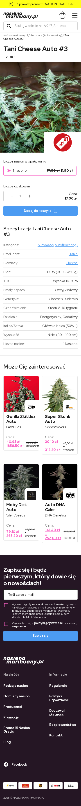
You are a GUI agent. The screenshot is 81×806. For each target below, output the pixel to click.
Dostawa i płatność (57, 712)
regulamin (19, 626)
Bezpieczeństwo (62, 725)
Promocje (11, 717)
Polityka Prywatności (59, 698)
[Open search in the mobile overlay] (40, 26)
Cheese (72, 263)
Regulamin (58, 686)
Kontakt (56, 735)
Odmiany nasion (16, 696)
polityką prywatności (48, 623)
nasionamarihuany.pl (15, 35)
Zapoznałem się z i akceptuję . (44, 625)
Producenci (12, 707)
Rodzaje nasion (15, 686)
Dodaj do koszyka (38, 211)
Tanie (9, 56)
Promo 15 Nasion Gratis (16, 730)
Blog (7, 742)
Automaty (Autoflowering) (46, 35)
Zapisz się (40, 636)
